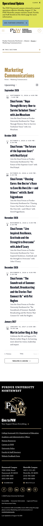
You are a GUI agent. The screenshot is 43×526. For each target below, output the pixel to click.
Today (21, 353)
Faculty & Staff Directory (11, 452)
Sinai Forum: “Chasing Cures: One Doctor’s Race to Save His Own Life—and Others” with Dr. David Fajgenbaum (24, 188)
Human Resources (9, 441)
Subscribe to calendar (20, 361)
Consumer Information (18, 501)
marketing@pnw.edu (8, 512)
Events (33, 41)
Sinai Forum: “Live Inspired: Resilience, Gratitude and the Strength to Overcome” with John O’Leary (22, 238)
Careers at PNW (8, 445)
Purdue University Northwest (18, 389)
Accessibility (5, 501)
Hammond (8, 483)
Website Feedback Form (11, 456)
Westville (30, 483)
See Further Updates (14, 23)
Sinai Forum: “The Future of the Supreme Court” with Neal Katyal (23, 151)
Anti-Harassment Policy (9, 503)
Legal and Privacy (32, 501)
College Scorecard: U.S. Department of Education (20, 433)
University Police (8, 448)
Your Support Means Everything (14, 424)
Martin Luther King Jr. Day (24, 332)
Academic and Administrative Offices (16, 437)
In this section (10, 49)
